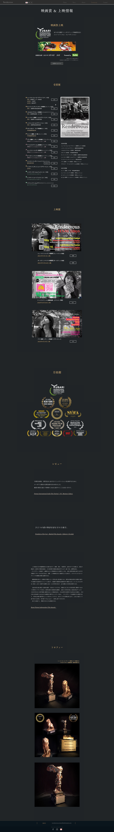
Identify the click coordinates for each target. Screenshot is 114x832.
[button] (73, 256)
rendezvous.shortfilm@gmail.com (62, 823)
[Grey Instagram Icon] (57, 829)
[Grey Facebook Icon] (53, 829)
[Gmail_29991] (61, 829)
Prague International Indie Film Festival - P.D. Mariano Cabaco (53, 493)
